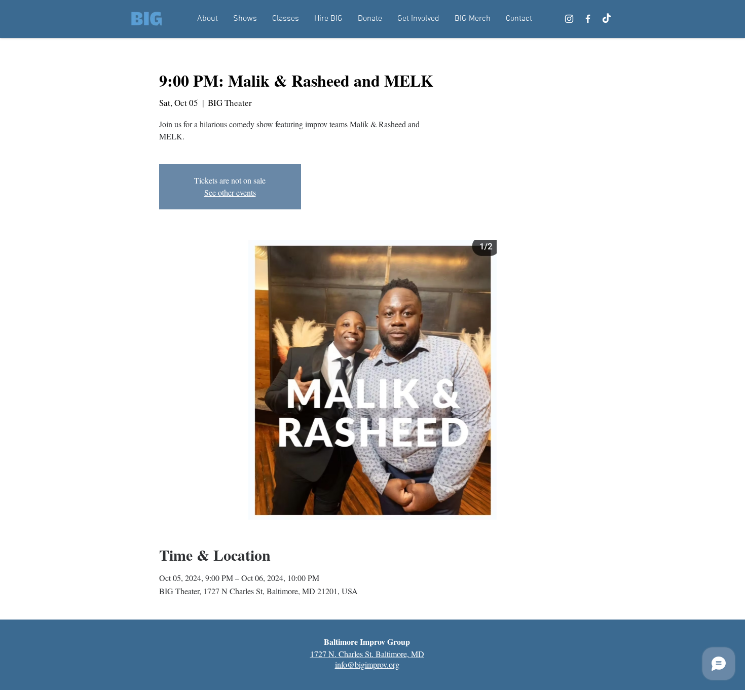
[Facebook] (587, 18)
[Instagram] (569, 18)
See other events (230, 192)
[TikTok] (606, 18)
